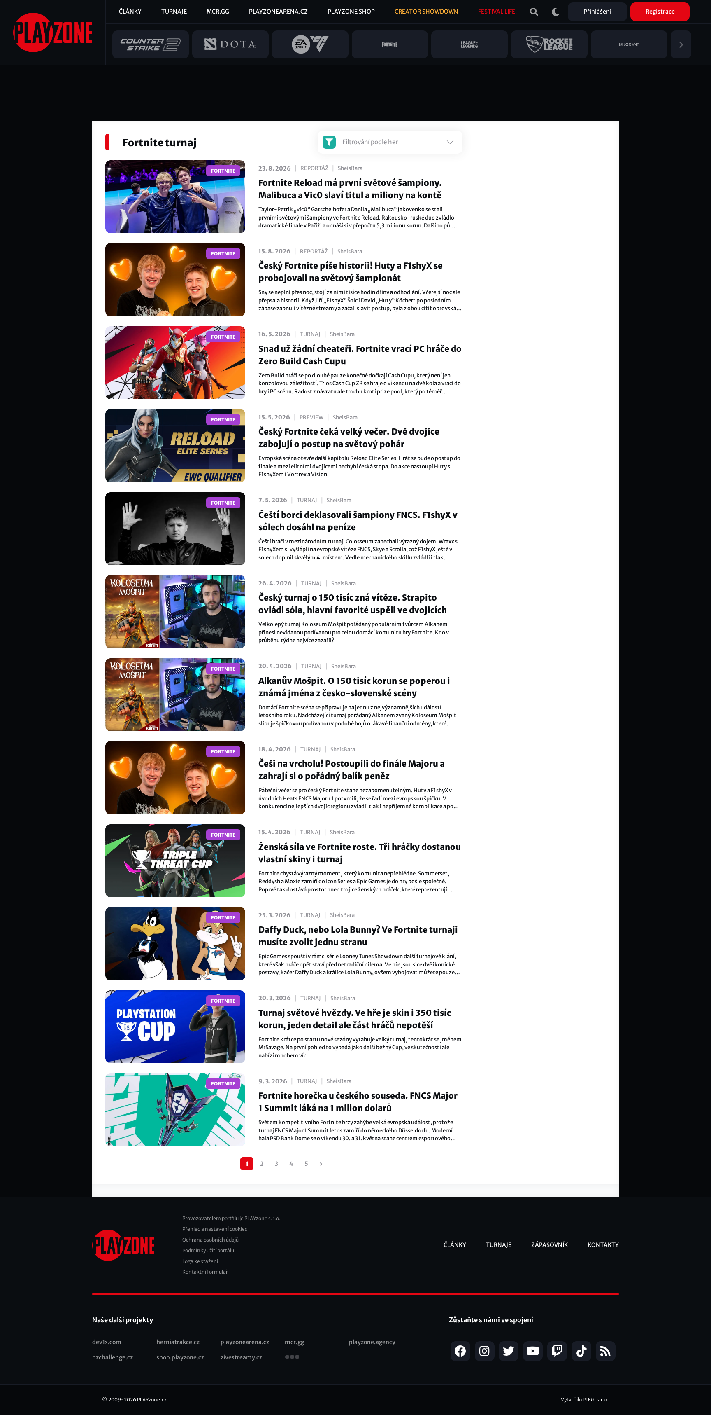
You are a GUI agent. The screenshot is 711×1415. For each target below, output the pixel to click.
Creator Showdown (426, 11)
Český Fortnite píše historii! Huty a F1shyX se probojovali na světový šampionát (350, 271)
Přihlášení (597, 11)
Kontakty (603, 1245)
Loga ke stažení (200, 1261)
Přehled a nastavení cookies (214, 1229)
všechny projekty (292, 1358)
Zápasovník (549, 1245)
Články (130, 11)
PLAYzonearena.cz (278, 11)
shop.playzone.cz (180, 1357)
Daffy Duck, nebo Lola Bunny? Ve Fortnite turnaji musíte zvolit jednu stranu (358, 935)
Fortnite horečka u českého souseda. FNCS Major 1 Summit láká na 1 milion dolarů (358, 1101)
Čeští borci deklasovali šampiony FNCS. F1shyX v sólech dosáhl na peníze (358, 521)
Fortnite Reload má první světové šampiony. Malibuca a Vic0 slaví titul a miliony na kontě (350, 189)
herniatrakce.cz (178, 1342)
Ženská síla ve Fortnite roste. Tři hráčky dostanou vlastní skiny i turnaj (359, 853)
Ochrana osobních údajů (210, 1240)
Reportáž (314, 168)
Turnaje (174, 11)
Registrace (660, 11)
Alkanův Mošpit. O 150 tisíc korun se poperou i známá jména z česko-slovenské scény (354, 687)
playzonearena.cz (245, 1342)
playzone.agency (372, 1342)
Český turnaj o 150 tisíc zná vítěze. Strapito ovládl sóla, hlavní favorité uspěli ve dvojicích (352, 603)
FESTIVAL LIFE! (497, 11)
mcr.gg (294, 1342)
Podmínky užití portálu (208, 1250)
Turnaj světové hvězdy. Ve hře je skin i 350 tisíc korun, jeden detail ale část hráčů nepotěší (354, 1019)
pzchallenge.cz (112, 1357)
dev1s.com (106, 1342)
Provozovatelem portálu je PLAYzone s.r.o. (231, 1218)
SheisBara (350, 168)
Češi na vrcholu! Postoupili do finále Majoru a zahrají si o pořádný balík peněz (351, 769)
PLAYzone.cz (152, 1399)
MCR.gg (218, 11)
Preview (311, 417)
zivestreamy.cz (241, 1357)
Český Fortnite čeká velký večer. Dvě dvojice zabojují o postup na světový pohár (348, 437)
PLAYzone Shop (351, 11)
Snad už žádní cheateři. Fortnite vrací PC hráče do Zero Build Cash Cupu (360, 355)
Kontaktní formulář (205, 1272)
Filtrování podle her (370, 142)
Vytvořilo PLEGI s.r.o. (585, 1399)
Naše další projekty (122, 1320)
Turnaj (310, 334)
